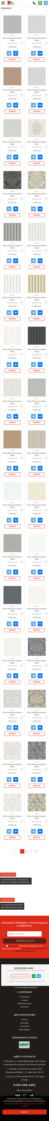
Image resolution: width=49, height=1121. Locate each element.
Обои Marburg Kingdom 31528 (12, 351)
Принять (24, 1112)
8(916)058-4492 (23, 968)
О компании (24, 997)
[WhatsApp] (40, 2)
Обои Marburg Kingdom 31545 (12, 143)
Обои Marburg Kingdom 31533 (36, 402)
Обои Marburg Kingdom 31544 (36, 91)
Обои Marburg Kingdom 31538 (12, 610)
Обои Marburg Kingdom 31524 (12, 247)
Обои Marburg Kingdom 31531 (12, 454)
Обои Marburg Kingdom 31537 (36, 558)
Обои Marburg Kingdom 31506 (12, 817)
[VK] (15, 52)
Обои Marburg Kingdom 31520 (12, 195)
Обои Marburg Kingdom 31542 (36, 39)
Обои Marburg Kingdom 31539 (36, 610)
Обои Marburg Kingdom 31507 (36, 817)
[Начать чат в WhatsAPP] (33, 977)
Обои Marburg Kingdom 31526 (36, 299)
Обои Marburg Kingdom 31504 (12, 765)
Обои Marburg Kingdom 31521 (36, 143)
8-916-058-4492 (24, 1085)
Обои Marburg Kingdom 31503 (36, 714)
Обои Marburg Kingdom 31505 (36, 765)
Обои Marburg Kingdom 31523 (36, 195)
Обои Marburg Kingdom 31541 (12, 39)
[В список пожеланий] (22, 43)
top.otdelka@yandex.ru (27, 988)
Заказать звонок (20, 976)
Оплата (24, 1019)
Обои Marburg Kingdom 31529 (36, 351)
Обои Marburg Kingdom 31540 (12, 662)
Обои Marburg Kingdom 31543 (12, 91)
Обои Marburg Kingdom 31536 (12, 558)
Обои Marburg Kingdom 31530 (12, 402)
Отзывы (24, 1000)
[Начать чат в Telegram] (39, 977)
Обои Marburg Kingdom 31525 (36, 247)
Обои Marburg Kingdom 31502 (12, 714)
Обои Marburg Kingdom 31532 (36, 454)
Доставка (25, 1023)
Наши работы (24, 1029)
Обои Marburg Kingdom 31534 (12, 506)
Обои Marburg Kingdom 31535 (36, 506)
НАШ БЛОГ (24, 1026)
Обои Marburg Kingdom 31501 (36, 662)
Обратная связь (24, 1003)
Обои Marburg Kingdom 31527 (12, 299)
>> (36, 851)
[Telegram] (46, 2)
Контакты (24, 1007)
